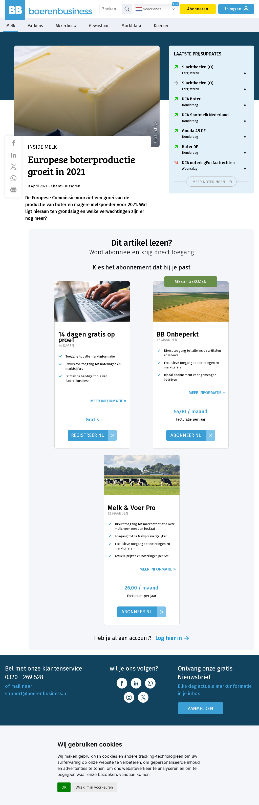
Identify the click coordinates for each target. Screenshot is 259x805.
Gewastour (99, 25)
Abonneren (197, 9)
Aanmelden (200, 708)
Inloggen (233, 9)
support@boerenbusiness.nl (36, 693)
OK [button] (64, 787)
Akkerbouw (66, 25)
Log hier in (168, 638)
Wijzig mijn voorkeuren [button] (94, 787)
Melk (10, 25)
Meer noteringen (208, 182)
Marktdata (131, 25)
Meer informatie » (108, 401)
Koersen (161, 25)
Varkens (35, 25)
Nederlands (151, 9)
